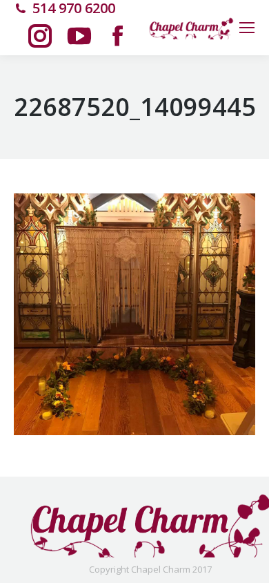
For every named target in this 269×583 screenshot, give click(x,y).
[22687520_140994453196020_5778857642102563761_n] (134, 314)
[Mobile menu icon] (247, 27)
